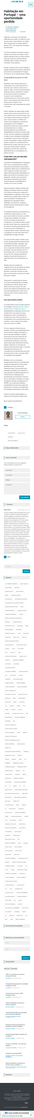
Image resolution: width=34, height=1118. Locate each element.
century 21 (12, 652)
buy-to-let (24, 637)
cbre (6, 652)
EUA (24, 705)
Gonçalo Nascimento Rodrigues (13, 751)
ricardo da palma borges (11, 881)
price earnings (18, 846)
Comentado (13, 968)
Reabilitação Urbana (16, 1016)
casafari (7, 648)
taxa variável (8, 911)
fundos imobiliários (9, 744)
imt (23, 770)
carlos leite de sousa (21, 644)
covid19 (21, 675)
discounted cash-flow (10, 694)
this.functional (24, 1107)
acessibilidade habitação (11, 583)
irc (10, 785)
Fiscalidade (8, 978)
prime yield (16, 854)
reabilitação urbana (10, 866)
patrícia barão (16, 835)
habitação (10, 436)
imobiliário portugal (10, 766)
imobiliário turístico (22, 766)
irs (20, 785)
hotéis (20, 759)
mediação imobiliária (20, 812)
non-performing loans (16, 816)
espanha (12, 705)
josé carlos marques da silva (12, 793)
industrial (17, 774)
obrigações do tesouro (10, 824)
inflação (24, 774)
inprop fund (8, 778)
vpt (26, 915)
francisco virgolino (9, 732)
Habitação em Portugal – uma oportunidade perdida (14, 16)
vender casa (20, 915)
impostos (18, 770)
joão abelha (25, 793)
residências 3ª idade (22, 869)
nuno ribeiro (13, 820)
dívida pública (21, 698)
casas (13, 648)
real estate (20, 866)
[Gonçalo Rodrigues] (8, 415)
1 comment (22, 31)
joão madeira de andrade (20, 797)
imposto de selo (9, 770)
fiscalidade (7, 721)
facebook (7, 713)
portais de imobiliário (10, 843)
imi (25, 759)
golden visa (8, 747)
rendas (12, 869)
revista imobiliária (21, 877)
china (19, 652)
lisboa (17, 805)
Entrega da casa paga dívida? (14, 1053)
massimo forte (8, 812)
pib (18, 839)
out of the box (17, 831)
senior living (8, 900)
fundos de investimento (11, 736)
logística (24, 805)
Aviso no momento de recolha (12, 1116)
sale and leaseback (10, 896)
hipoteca (20, 755)
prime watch (8, 854)
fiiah (27, 713)
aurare (22, 606)
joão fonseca (8, 797)
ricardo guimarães (9, 885)
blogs (26, 625)
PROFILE (22, 417)
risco (11, 888)
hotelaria (14, 759)
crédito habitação (9, 683)
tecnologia (16, 911)
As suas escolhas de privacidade (18, 1113)
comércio (7, 660)
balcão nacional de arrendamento (13, 618)
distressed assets (22, 694)
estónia (18, 705)
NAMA (6, 816)
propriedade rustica (23, 858)
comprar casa (21, 433)
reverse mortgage (9, 877)
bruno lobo (25, 633)
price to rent (18, 850)
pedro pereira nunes (10, 839)
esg (6, 705)
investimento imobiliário (20, 782)
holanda (7, 759)
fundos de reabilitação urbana (12, 740)
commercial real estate (11, 656)
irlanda (15, 785)
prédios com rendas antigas (19, 862)
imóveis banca (8, 774)
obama (20, 820)
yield (11, 919)
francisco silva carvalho (11, 728)
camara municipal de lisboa (12, 641)
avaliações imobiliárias (10, 614)
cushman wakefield (22, 686)
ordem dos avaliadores (10, 827)
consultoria (16, 663)
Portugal (25, 843)
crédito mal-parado (9, 686)
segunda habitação (22, 896)
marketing (20, 808)
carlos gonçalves (9, 644)
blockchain (20, 625)
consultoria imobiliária (10, 671)
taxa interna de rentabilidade (12, 907)
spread (20, 900)
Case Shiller (21, 648)
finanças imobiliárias (20, 717)
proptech (7, 862)
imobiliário (7, 763)
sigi (15, 900)
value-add (11, 915)
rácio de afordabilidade (22, 892)
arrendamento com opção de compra (14, 602)
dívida (14, 698)
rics (6, 888)
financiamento (8, 717)
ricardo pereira (20, 885)
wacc (6, 919)
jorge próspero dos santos (21, 789)
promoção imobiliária (10, 858)
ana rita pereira (19, 591)
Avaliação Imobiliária (10, 1028)
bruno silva (8, 637)
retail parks (22, 873)
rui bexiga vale (18, 888)
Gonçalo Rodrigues (11, 30)
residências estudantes (11, 873)
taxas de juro (25, 907)
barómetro (7, 622)
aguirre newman (24, 583)
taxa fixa (20, 904)
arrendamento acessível (21, 599)
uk (5, 915)
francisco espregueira (10, 724)
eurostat (13, 709)
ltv (5, 808)
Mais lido (6, 968)
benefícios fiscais (17, 622)
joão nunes (7, 801)
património (7, 835)
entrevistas (8, 702)
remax (6, 869)
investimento (8, 782)
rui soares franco (9, 892)
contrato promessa (23, 671)
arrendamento (11, 433)
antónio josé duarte (16, 595)
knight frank (16, 801)
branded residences (10, 633)
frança (18, 732)
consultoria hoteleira (10, 667)
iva (24, 785)
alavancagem (8, 587)
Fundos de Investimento (11, 1067)
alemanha (16, 587)
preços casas (8, 846)
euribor (7, 709)
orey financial (8, 831)
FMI (14, 721)
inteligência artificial (18, 778)
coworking (7, 679)
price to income (9, 850)
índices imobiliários (20, 919)
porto (19, 843)
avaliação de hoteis (22, 610)
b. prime (21, 614)
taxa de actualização (10, 904)
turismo (24, 911)
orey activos (22, 827)
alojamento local (9, 591)
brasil (19, 633)
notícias (26, 816)
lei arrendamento (9, 805)
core (6, 675)
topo (26, 1103)
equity (14, 702)
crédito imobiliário (20, 683)
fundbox (25, 732)
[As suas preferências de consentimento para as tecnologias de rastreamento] (31, 1115)
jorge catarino (8, 789)
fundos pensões (21, 744)
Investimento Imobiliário (11, 1047)
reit (26, 866)
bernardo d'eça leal (10, 625)
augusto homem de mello (11, 606)
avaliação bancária (9, 610)
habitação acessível (10, 755)
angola (6, 595)
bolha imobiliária (9, 629)
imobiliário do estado (18, 763)
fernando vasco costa (17, 713)
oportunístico (22, 824)
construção (8, 663)
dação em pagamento (10, 690)
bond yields (19, 629)
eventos (20, 709)
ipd (6, 785)
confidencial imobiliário (18, 660)
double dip (7, 698)
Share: (6, 425)
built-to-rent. (16, 637)
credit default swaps (18, 679)
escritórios (22, 702)
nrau (6, 820)
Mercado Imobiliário (13, 27)
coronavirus (13, 675)
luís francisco (12, 808)
